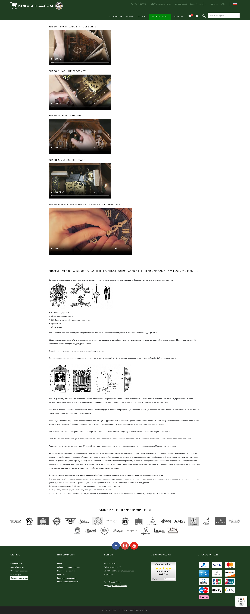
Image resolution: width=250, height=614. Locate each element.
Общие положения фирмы (68, 567)
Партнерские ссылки (66, 571)
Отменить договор (19, 578)
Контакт (178, 17)
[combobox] (197, 4)
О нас (129, 17)
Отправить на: (181, 4)
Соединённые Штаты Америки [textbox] (198, 4)
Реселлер (61, 574)
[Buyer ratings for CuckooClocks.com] (163, 572)
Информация (66, 555)
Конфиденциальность (66, 578)
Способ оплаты (17, 567)
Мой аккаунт (15, 574)
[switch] (241, 604)
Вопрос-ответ (160, 17)
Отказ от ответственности (68, 582)
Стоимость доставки (19, 571)
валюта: (214, 4)
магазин (113, 17)
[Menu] (245, 597)
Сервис (142, 17)
